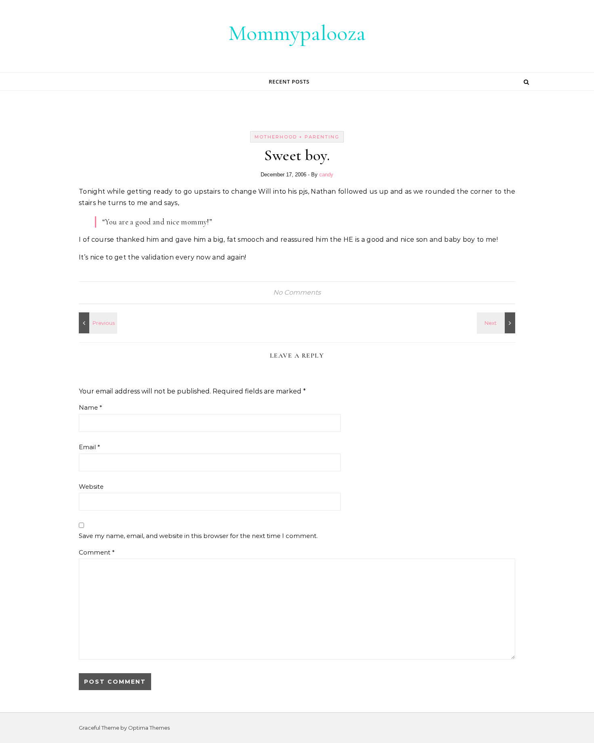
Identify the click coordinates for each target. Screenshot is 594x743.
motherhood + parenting (297, 137)
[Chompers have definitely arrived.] (497, 322)
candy (326, 175)
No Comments (297, 292)
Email (89, 447)
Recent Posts (289, 81)
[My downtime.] (97, 322)
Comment (97, 552)
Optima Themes (149, 727)
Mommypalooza (297, 33)
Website (91, 486)
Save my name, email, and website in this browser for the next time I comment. (198, 536)
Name (90, 407)
